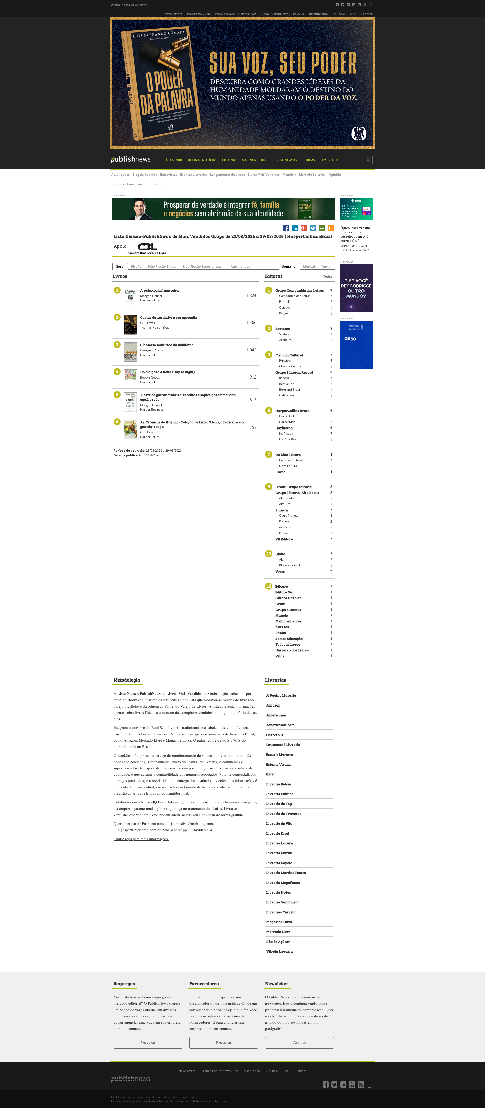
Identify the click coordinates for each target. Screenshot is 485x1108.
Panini (280, 632)
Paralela (285, 301)
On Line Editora (288, 454)
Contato (367, 14)
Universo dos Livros (292, 649)
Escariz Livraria (279, 754)
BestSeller (286, 384)
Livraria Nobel (278, 892)
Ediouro (281, 586)
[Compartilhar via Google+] (304, 231)
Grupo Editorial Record (294, 372)
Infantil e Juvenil (241, 266)
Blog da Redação (145, 174)
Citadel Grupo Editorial (294, 486)
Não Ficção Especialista (202, 266)
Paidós (283, 533)
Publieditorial (156, 184)
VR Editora (284, 538)
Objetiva (285, 307)
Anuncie (339, 14)
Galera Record (289, 395)
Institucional (318, 14)
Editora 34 (283, 591)
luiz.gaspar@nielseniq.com (135, 829)
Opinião (335, 174)
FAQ (353, 14)
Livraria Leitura (279, 842)
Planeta (281, 509)
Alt (281, 559)
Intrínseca (284, 427)
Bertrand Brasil (290, 389)
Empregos (330, 160)
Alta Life (284, 504)
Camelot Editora (290, 460)
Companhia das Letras (295, 296)
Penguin (284, 313)
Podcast (309, 160)
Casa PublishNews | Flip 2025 (283, 14)
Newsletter (276, 983)
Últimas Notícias (202, 160)
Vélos (279, 655)
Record (284, 378)
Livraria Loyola (279, 862)
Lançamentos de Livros (227, 174)
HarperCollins (289, 416)
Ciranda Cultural (289, 354)
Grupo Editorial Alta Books (297, 492)
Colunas (229, 160)
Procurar (148, 1042)
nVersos (282, 626)
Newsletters (173, 14)
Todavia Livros (287, 644)
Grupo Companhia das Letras (299, 290)
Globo (280, 553)
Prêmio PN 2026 (198, 14)
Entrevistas (168, 174)
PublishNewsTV (284, 160)
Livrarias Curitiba (281, 911)
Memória (289, 174)
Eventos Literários (193, 174)
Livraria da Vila (279, 823)
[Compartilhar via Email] (322, 231)
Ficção (136, 266)
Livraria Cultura (279, 793)
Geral (120, 266)
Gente (280, 603)
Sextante (282, 328)
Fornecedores (204, 983)
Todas (327, 276)
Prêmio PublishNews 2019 (219, 1071)
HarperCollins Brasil (292, 410)
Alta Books (286, 498)
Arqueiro (285, 340)
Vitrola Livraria (279, 951)
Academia (286, 527)
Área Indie (174, 160)
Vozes (280, 571)
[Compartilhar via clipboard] (331, 231)
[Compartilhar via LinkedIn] (295, 231)
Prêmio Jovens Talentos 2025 (236, 14)
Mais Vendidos (254, 160)
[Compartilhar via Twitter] (313, 231)
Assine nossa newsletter (129, 5)
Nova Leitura (288, 466)
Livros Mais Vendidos (264, 174)
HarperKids (287, 422)
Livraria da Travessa (283, 813)
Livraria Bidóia (278, 783)
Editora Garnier (288, 597)
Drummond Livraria (283, 744)
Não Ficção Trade (162, 266)
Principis (285, 360)
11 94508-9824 (200, 829)
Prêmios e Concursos (126, 184)
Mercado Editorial (312, 174)
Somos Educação (289, 638)
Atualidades (120, 174)
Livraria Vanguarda (282, 901)
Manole (281, 615)
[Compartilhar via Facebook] (286, 231)
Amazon (273, 705)
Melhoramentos (288, 620)
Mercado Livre (278, 931)
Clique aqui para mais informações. (141, 838)
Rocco (280, 471)
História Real (288, 439)
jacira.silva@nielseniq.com (192, 823)
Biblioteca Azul (289, 565)
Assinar (299, 1042)
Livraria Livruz (279, 852)
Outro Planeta (289, 515)
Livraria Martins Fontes (286, 872)
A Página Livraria (281, 695)
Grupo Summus (288, 609)
